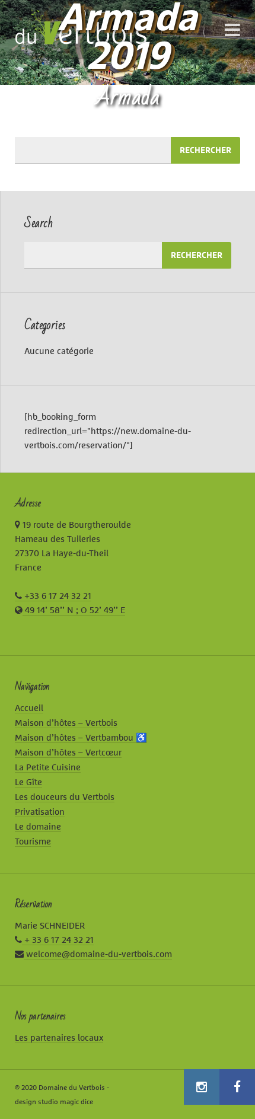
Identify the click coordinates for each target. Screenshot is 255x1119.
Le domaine (38, 826)
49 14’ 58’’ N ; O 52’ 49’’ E (74, 610)
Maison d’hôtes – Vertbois (66, 723)
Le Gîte (28, 782)
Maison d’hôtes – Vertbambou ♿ (81, 737)
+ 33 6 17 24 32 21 (58, 940)
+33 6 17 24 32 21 (56, 596)
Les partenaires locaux (59, 1037)
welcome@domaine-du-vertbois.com (98, 954)
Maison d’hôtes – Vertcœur (68, 752)
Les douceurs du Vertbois (64, 797)
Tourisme (33, 841)
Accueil (29, 708)
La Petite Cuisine (48, 767)
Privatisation (40, 811)
